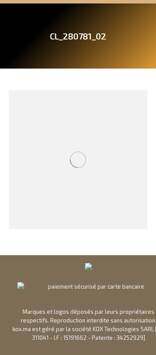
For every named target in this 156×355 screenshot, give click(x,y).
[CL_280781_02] (78, 159)
